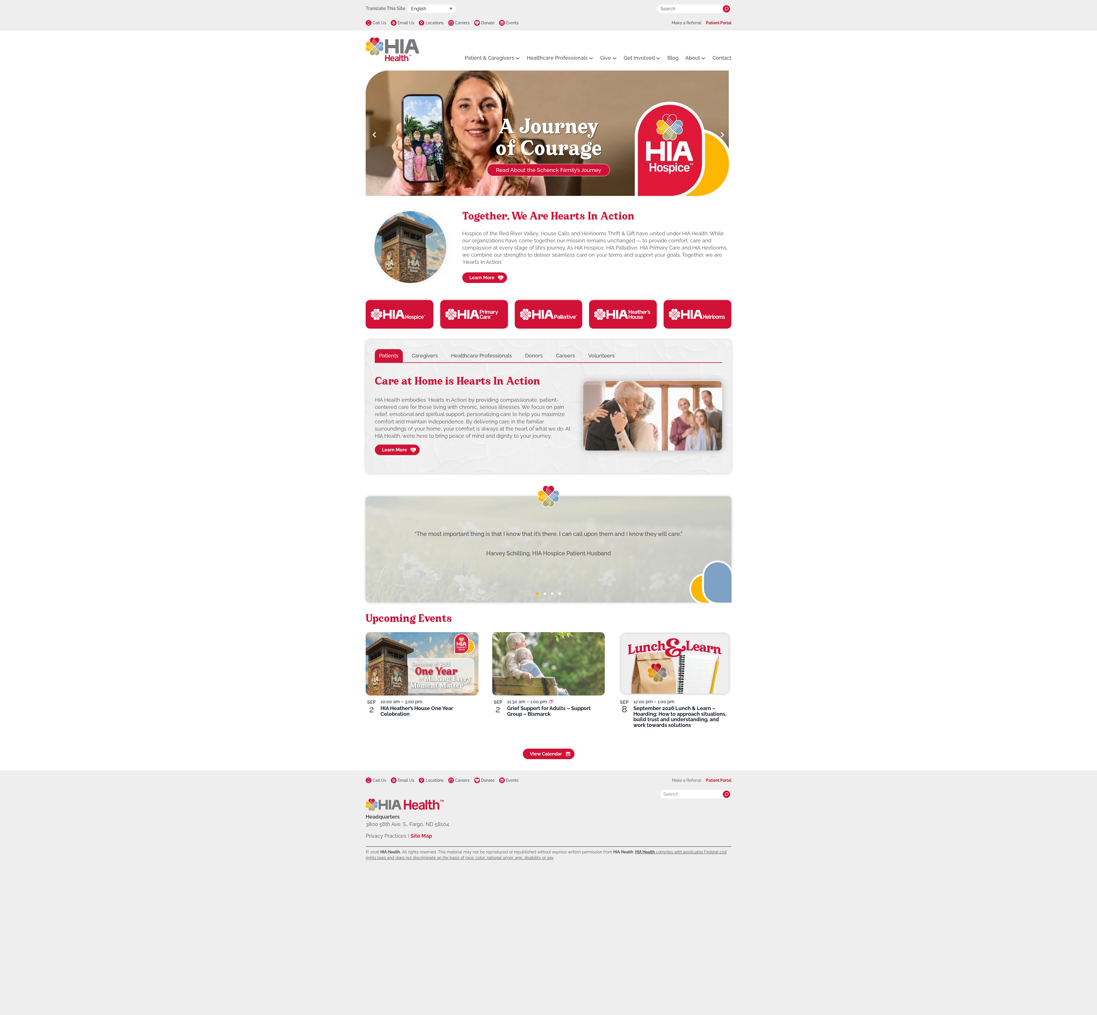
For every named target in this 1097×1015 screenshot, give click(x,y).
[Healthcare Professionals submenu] (591, 58)
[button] (374, 134)
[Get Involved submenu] (658, 58)
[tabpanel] (548, 416)
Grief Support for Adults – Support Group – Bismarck (549, 711)
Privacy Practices (386, 836)
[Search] (726, 9)
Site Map (421, 836)
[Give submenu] (614, 58)
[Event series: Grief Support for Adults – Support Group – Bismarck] (551, 701)
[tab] (389, 355)
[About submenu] (703, 58)
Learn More (482, 277)
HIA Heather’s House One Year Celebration (417, 711)
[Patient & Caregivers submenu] (517, 58)
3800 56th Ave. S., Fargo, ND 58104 (407, 824)
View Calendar (546, 754)
